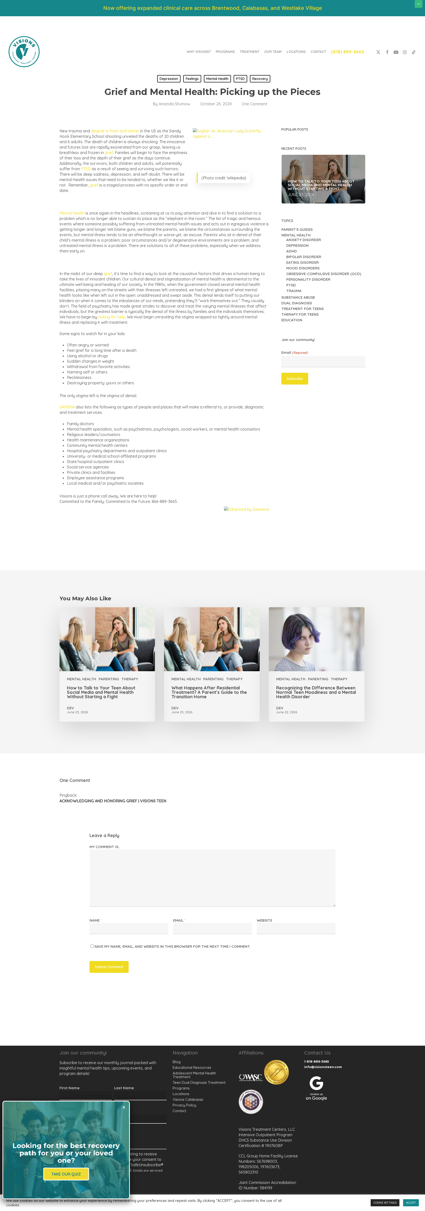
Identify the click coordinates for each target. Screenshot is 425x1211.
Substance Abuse (298, 297)
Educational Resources (192, 1067)
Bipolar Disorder (303, 257)
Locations (181, 1094)
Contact (179, 1111)
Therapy (129, 679)
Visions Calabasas (188, 1099)
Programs (181, 1088)
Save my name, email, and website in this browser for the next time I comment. (172, 946)
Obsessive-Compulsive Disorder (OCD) (323, 274)
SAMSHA (67, 406)
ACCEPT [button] (411, 1202)
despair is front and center (115, 130)
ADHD (291, 251)
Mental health (72, 213)
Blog (177, 1062)
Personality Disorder (308, 279)
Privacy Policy (184, 1105)
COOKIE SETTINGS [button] (385, 1202)
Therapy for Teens (300, 314)
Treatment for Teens (302, 309)
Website (264, 920)
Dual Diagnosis (296, 303)
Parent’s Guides (297, 229)
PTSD (240, 79)
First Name (69, 1088)
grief (109, 152)
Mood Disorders (302, 268)
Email (294, 353)
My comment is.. (105, 846)
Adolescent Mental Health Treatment (194, 1075)
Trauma (294, 291)
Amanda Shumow (174, 103)
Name (96, 920)
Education (291, 320)
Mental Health (217, 79)
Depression (169, 79)
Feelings (192, 79)
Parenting (109, 679)
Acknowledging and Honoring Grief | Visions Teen (113, 800)
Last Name (124, 1088)
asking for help (111, 316)
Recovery (260, 79)
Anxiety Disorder (303, 240)
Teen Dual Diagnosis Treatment (199, 1082)
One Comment (254, 103)
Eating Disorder (302, 262)
